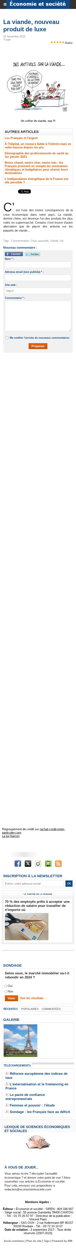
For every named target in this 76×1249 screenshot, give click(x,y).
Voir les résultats (32, 998)
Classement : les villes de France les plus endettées (20, 1052)
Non (10, 991)
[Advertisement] (36, 398)
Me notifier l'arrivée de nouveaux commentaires (39, 337)
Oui (10, 986)
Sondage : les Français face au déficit (40, 1112)
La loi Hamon (10, 836)
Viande (54, 240)
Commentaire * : (15, 297)
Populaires (30, 1009)
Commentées (51, 1009)
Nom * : (9, 258)
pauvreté (43, 240)
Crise (34, 240)
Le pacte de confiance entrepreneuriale (25, 1097)
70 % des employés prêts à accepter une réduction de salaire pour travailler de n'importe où (37, 906)
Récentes (10, 1009)
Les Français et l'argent (21, 138)
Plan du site (33, 1240)
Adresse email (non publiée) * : (24, 271)
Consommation (20, 240)
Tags (47, 1240)
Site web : (11, 284)
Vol (61, 240)
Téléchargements (17, 1065)
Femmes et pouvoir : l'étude (32, 1105)
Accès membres (14, 1240)
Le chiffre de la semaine (38, 894)
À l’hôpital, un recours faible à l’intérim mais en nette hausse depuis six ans (38, 145)
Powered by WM (62, 1240)
